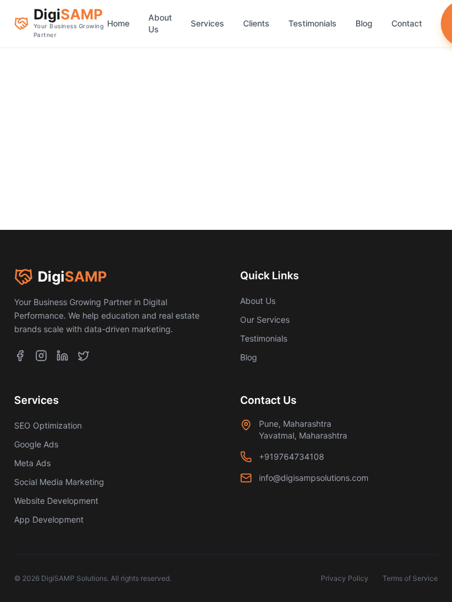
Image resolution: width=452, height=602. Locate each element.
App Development (49, 519)
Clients (256, 23)
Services (207, 23)
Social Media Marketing (59, 482)
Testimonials (312, 23)
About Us (160, 23)
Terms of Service (410, 578)
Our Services (265, 320)
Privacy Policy (344, 578)
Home (118, 23)
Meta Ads (32, 463)
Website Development (56, 501)
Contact (406, 23)
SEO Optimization (48, 425)
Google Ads (36, 444)
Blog (364, 23)
